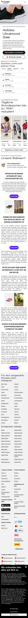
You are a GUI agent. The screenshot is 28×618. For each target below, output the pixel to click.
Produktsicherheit (5, 496)
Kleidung (16, 473)
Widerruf (3, 486)
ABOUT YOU (4, 528)
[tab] (4, 68)
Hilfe (2, 516)
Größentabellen (5, 519)
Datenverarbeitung (5, 481)
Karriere (3, 489)
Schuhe (16, 475)
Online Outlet (17, 489)
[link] (14, 74)
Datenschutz (4, 478)
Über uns (3, 473)
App (15, 499)
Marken (16, 492)
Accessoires (17, 478)
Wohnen (16, 481)
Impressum (4, 475)
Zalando (3, 525)
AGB (2, 484)
